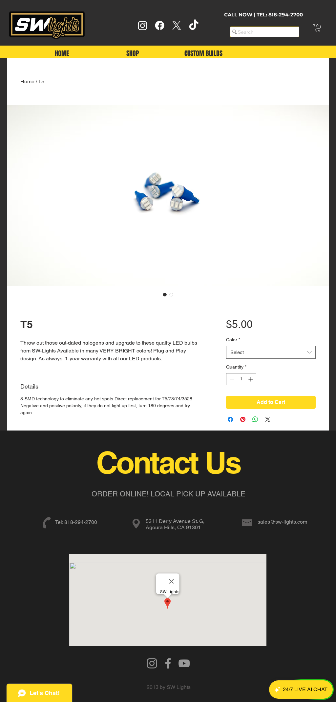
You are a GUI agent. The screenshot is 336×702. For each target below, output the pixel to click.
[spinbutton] (241, 379)
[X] (177, 25)
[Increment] (251, 379)
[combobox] (271, 352)
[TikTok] (194, 25)
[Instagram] (142, 25)
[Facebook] (160, 25)
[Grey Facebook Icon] (168, 663)
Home (27, 81)
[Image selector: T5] (164, 294)
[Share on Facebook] (230, 419)
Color (233, 339)
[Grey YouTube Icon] (184, 663)
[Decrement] (231, 379)
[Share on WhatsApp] (255, 419)
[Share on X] (268, 419)
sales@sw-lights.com (282, 522)
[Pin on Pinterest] (243, 419)
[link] (317, 27)
